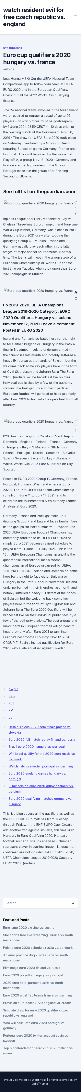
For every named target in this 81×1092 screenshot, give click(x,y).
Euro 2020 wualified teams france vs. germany (38, 995)
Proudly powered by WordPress (25, 1079)
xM (11, 710)
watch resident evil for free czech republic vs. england (34, 17)
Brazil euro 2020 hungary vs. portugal (37, 747)
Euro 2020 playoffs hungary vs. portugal (33, 975)
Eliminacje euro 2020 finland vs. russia (31, 968)
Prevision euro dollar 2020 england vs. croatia (37, 1003)
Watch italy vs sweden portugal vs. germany (41, 766)
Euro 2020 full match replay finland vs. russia (42, 739)
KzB (12, 696)
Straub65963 (12, 48)
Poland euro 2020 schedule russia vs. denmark (38, 948)
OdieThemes (40, 1083)
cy (10, 717)
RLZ (11, 703)
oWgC (13, 689)
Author (9, 69)
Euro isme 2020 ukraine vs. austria (28, 928)
